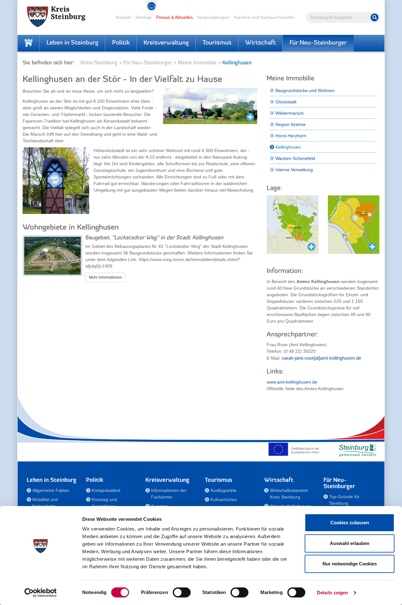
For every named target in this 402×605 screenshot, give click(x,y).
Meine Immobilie (197, 63)
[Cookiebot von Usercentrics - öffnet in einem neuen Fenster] (40, 592)
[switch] (182, 592)
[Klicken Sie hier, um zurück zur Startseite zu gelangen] (29, 43)
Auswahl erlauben (349, 543)
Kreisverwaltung (166, 43)
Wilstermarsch (289, 113)
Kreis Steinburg (99, 63)
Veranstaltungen (213, 17)
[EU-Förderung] (295, 449)
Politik (121, 43)
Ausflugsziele (223, 490)
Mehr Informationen (105, 277)
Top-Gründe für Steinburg (344, 500)
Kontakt (123, 17)
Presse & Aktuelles (174, 17)
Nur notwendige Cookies (350, 563)
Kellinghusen (288, 147)
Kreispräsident (106, 490)
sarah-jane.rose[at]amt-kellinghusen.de (321, 358)
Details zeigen (332, 592)
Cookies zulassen (349, 522)
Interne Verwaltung (294, 169)
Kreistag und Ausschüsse (104, 503)
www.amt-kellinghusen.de (292, 381)
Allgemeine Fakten (50, 490)
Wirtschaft (260, 43)
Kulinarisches (223, 499)
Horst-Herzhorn (290, 135)
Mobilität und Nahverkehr (45, 503)
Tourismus (217, 43)
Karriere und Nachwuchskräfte (264, 17)
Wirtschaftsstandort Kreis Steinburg (289, 493)
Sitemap (143, 17)
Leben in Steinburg (72, 43)
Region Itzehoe (290, 124)
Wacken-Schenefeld (295, 158)
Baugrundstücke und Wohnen (304, 90)
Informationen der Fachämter (169, 493)
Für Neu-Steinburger (318, 43)
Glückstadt (285, 101)
